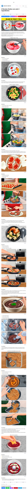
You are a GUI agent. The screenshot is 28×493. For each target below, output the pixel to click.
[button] (4, 14)
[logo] (6, 6)
